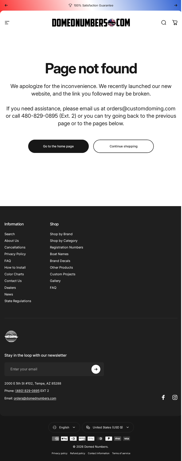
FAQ (7, 261)
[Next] (176, 5)
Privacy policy (59, 453)
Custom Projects (62, 274)
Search (9, 234)
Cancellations (15, 247)
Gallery (55, 281)
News (8, 294)
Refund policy (77, 453)
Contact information (98, 453)
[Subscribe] (95, 369)
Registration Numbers (66, 247)
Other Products (61, 268)
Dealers (10, 288)
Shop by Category (63, 241)
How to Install (15, 268)
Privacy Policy (15, 254)
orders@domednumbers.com (35, 398)
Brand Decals (60, 261)
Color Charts (14, 274)
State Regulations (17, 301)
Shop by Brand (61, 234)
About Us (11, 241)
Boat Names (59, 254)
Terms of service (121, 453)
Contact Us (13, 281)
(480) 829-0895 (27, 391)
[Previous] (6, 5)
